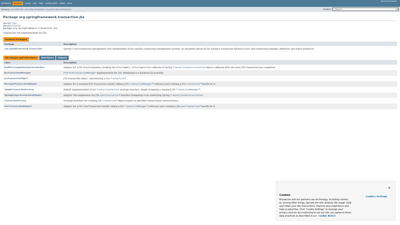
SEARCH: (327, 9)
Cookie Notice (327, 216)
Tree (41, 3)
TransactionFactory (15, 100)
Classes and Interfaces (59, 9)
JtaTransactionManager (17, 73)
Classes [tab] (62, 57)
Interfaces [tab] (47, 57)
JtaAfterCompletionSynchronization (24, 67)
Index (62, 3)
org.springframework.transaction (23, 49)
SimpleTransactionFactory (19, 89)
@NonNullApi (10, 23)
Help (69, 3)
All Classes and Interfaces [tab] (21, 57)
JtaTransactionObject (16, 78)
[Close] (389, 187)
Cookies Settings (376, 196)
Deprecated (51, 3)
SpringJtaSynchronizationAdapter (23, 95)
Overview (6, 3)
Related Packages (34, 9)
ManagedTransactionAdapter (20, 84)
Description (17, 9)
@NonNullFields (12, 25)
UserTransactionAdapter (18, 106)
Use (35, 3)
